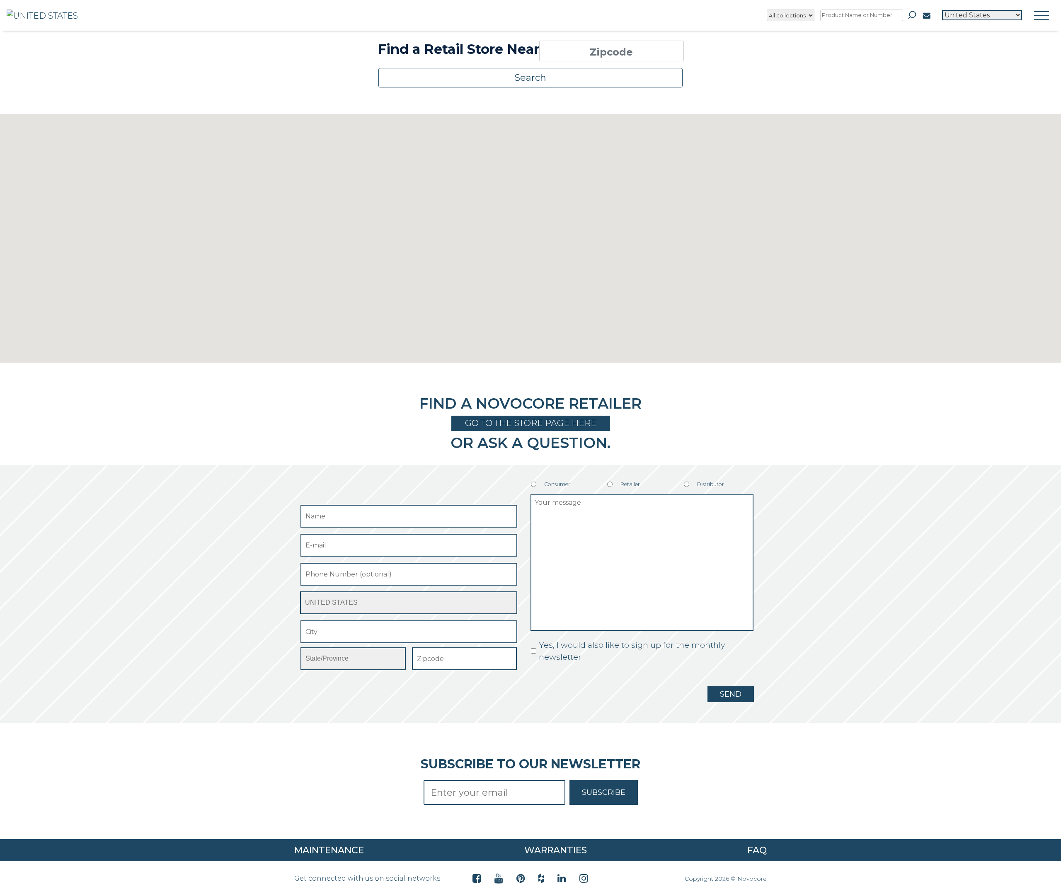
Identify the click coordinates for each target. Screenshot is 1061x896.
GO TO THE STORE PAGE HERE (530, 423)
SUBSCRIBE (603, 792)
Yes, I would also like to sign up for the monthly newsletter (632, 651)
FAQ (757, 850)
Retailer (630, 484)
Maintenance (329, 850)
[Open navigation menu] (1041, 15)
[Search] (912, 15)
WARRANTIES (555, 850)
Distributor (710, 484)
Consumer (557, 484)
